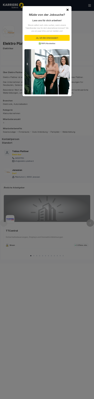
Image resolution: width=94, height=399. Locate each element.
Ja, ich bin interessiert (47, 38)
